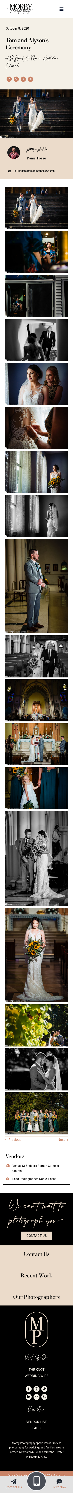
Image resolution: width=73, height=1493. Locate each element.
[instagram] (36, 1389)
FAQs (36, 1428)
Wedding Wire (36, 1376)
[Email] (30, 79)
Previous (14, 1140)
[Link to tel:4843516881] (36, 1481)
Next (61, 1140)
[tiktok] (44, 1389)
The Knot (37, 1370)
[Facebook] (9, 79)
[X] (16, 79)
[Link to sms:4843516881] (59, 1481)
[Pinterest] (23, 79)
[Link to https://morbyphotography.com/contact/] (13, 1481)
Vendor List (36, 1422)
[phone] (44, 1397)
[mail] (36, 1397)
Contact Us (13, 1487)
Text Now (59, 1487)
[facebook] (29, 1389)
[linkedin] (29, 1397)
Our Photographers (36, 1297)
